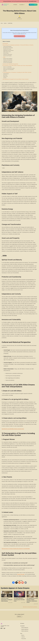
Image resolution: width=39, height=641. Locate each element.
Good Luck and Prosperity (7, 55)
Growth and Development (7, 46)
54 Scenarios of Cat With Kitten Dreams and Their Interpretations (17, 65)
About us (22, 635)
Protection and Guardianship (7, 59)
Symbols (5, 23)
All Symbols (15, 4)
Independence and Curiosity (7, 61)
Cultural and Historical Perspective (10, 64)
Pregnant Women (6, 73)
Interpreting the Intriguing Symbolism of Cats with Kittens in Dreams (18, 45)
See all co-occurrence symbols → (30, 606)
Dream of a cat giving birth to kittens (9, 68)
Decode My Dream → (33, 1)
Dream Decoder (20, 574)
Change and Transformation (7, 54)
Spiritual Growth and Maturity (7, 58)
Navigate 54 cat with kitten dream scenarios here (13, 428)
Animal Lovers (5, 76)
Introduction (5, 43)
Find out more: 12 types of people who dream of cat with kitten (16, 548)
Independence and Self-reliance (8, 50)
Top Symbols (21, 4)
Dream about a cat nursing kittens (8, 69)
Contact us (23, 636)
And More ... (5, 70)
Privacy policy (23, 638)
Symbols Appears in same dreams (15, 588)
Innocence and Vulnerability (7, 62)
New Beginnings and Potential (8, 47)
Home (2, 23)
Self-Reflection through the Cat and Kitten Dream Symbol (15, 79)
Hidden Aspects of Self (7, 51)
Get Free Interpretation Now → (19, 36)
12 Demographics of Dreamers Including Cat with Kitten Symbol (17, 72)
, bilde (4, 57)
